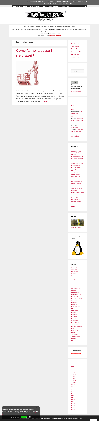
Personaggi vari (74, 314)
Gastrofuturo (74, 284)
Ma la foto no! (74, 304)
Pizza (72, 328)
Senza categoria (74, 334)
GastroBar (73, 279)
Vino (72, 340)
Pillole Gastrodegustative (76, 326)
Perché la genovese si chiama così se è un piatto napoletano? (76, 189)
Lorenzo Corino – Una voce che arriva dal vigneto (77, 131)
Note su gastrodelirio (34, 6)
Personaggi (73, 312)
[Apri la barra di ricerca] (85, 6)
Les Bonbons (74, 302)
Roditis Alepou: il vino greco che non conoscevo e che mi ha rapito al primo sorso (77, 163)
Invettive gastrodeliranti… (76, 294)
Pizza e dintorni (74, 330)
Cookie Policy (65, 6)
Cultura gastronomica (75, 275)
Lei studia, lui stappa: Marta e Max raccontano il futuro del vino (77, 194)
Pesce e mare (74, 316)
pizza (85, 1)
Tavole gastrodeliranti (75, 336)
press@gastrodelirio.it (55, 35)
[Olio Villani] (77, 225)
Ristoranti (73, 332)
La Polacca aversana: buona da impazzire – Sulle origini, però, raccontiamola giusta (77, 158)
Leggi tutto (45, 101)
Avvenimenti (74, 269)
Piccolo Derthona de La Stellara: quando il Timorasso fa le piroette (77, 169)
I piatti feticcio (74, 290)
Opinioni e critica (74, 310)
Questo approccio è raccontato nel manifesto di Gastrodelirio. (57, 3)
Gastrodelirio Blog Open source (51, 6)
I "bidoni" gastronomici (76, 288)
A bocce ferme (74, 267)
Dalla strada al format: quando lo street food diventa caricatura (77, 153)
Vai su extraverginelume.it (76, 227)
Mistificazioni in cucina (76, 306)
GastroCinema (74, 282)
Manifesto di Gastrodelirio (20, 6)
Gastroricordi (74, 286)
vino (79, 1)
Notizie (72, 308)
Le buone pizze (74, 296)
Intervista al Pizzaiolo (75, 292)
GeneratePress (77, 418)
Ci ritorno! (73, 273)
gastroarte (73, 277)
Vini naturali (73, 338)
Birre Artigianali (74, 271)
